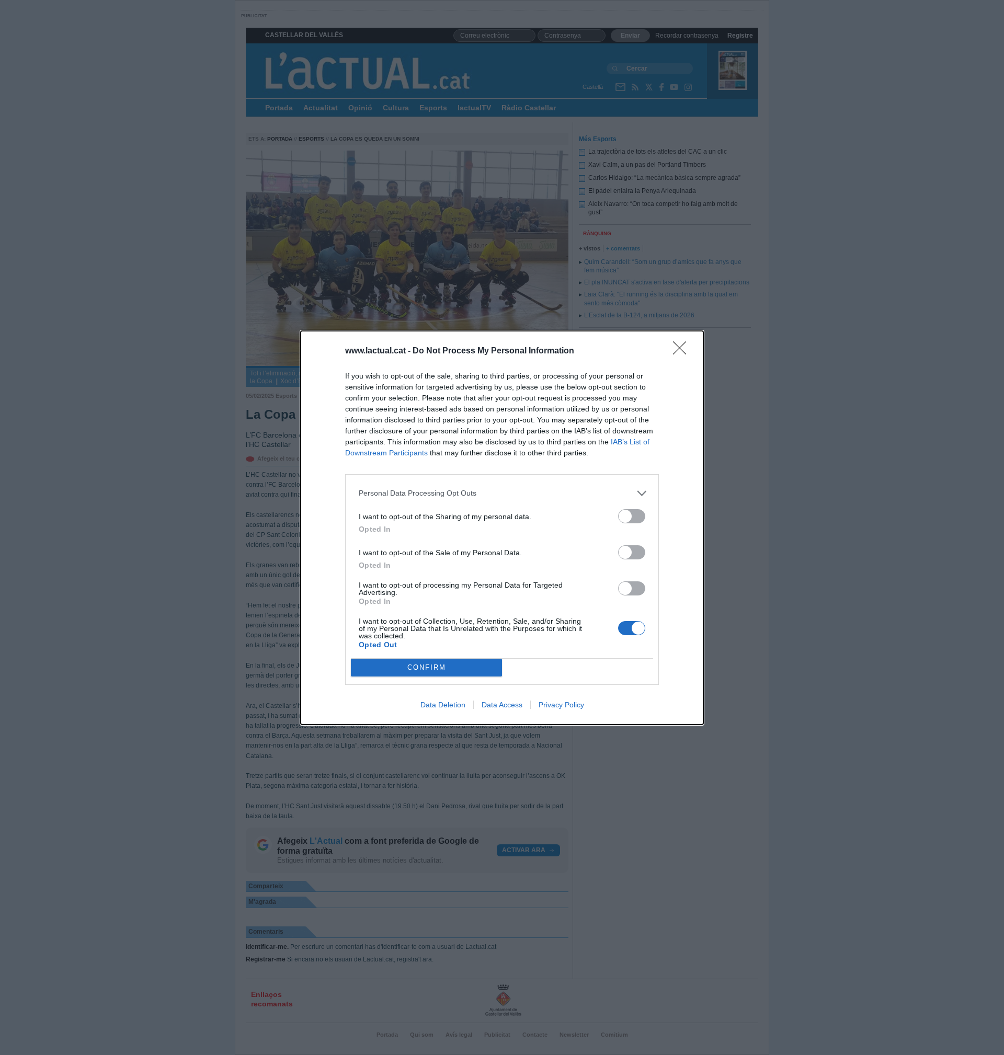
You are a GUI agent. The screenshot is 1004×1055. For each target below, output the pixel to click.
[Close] (683, 351)
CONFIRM (426, 667)
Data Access (502, 705)
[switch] (631, 516)
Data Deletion (442, 705)
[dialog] (502, 528)
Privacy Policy (561, 705)
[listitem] (502, 493)
